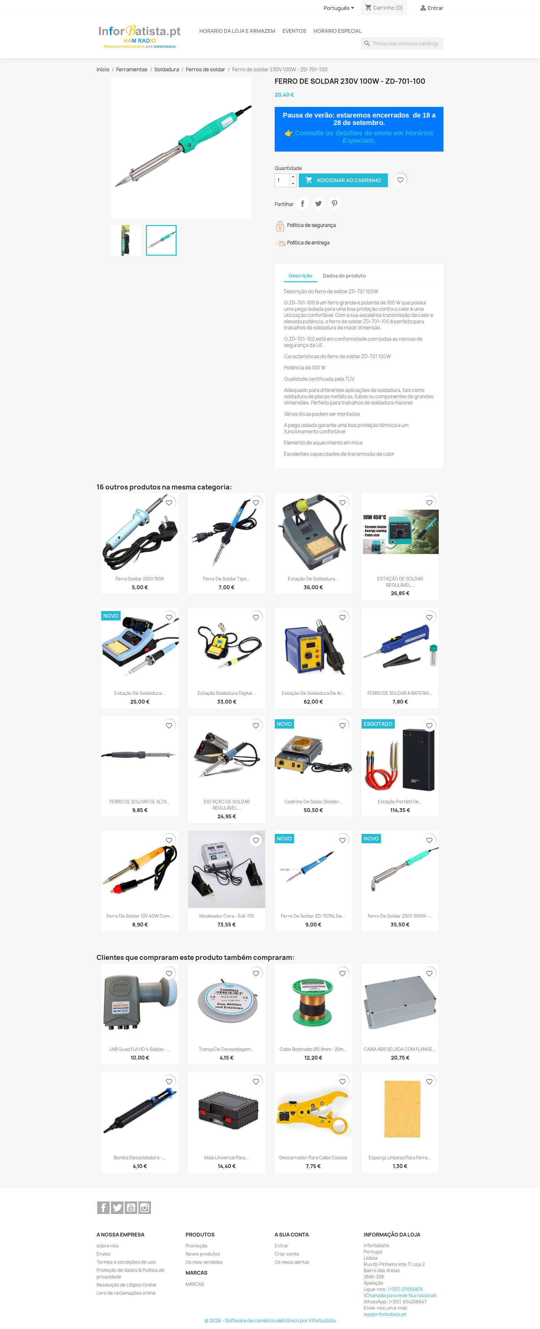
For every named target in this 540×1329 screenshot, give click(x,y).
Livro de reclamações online (126, 1293)
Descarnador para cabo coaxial (313, 1158)
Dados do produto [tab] (344, 276)
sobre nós (107, 1246)
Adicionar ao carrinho (343, 180)
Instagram (144, 1207)
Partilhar (302, 203)
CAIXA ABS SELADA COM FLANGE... (400, 1049)
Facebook (103, 1207)
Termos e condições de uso (126, 1262)
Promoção (197, 1246)
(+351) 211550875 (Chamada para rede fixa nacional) (400, 1292)
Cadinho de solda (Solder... (313, 802)
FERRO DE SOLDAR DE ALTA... (139, 802)
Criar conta (287, 1254)
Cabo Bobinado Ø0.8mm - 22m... (313, 1049)
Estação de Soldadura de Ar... (313, 693)
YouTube (131, 1207)
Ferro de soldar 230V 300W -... (400, 916)
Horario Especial (337, 31)
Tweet (318, 203)
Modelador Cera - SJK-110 (226, 916)
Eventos (294, 31)
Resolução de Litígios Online (126, 1285)
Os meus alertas (292, 1262)
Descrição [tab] (300, 276)
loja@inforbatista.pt (385, 1314)
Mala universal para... (226, 1158)
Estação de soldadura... (313, 579)
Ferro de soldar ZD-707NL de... (313, 916)
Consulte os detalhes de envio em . (364, 136)
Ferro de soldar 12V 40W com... (140, 916)
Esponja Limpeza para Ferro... (400, 1158)
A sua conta (292, 1234)
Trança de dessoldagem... (226, 1049)
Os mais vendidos (204, 1262)
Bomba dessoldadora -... (140, 1158)
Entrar (281, 1246)
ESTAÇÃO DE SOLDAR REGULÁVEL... (400, 582)
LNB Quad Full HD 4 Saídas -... (139, 1049)
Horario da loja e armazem (237, 31)
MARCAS (195, 1284)
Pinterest (334, 203)
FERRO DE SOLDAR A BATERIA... (400, 693)
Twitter (117, 1207)
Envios (104, 1254)
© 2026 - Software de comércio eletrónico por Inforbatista (270, 1320)
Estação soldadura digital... (227, 693)
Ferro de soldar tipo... (226, 579)
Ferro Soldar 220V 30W (140, 579)
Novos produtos (203, 1254)
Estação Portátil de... (400, 802)
